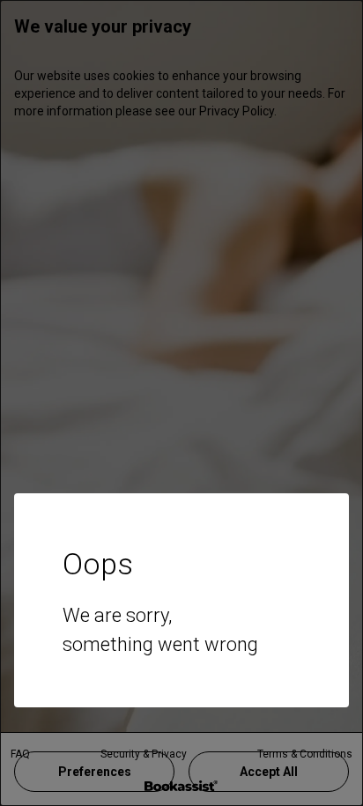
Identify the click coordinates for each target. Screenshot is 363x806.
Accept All (269, 772)
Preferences (94, 772)
